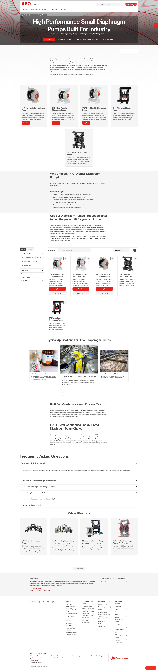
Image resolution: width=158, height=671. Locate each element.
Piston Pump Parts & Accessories (88, 612)
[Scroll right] (64, 394)
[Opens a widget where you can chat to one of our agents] (150, 668)
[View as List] (132, 250)
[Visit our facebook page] (43, 601)
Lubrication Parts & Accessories (87, 617)
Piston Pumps (70, 616)
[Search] (97, 4)
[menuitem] (25, 9)
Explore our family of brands (38, 653)
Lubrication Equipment (69, 624)
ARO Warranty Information (102, 618)
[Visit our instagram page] (52, 601)
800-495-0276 (47, 590)
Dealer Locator (102, 604)
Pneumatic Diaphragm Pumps (71, 605)
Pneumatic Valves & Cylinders (71, 629)
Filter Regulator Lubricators (70, 620)
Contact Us (101, 626)
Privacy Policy (34, 660)
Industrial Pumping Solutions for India (71, 633)
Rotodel (117, 637)
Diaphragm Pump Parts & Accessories (88, 607)
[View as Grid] (134, 250)
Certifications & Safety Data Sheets (104, 613)
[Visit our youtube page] (48, 601)
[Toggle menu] (65, 258)
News (100, 609)
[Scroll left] (58, 394)
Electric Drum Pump (71, 613)
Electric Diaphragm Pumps (71, 610)
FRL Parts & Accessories (85, 621)
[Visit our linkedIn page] (39, 601)
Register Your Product (102, 622)
